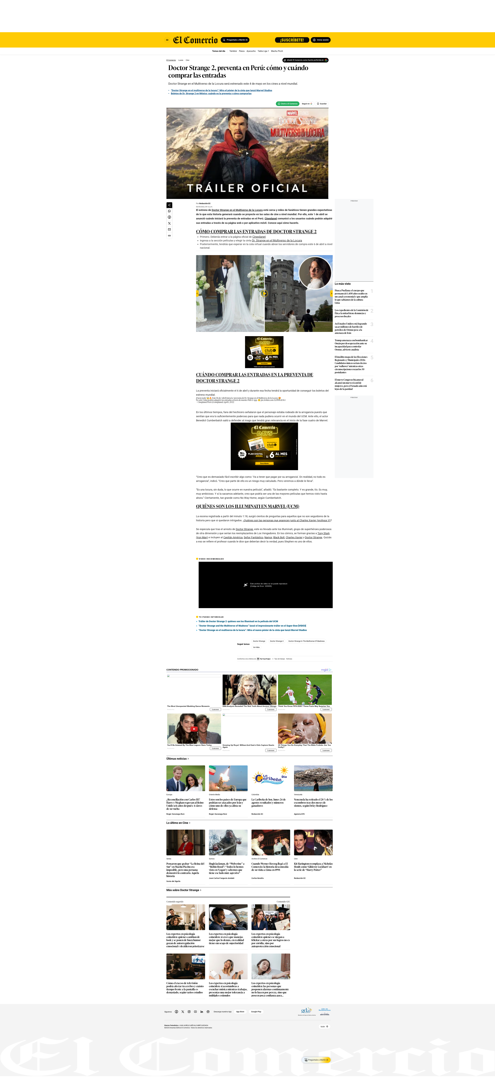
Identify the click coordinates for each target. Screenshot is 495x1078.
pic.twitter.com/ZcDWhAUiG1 (273, 399)
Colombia (255, 795)
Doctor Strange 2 (277, 641)
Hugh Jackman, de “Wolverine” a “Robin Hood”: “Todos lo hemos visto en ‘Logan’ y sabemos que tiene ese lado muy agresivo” (226, 868)
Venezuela (298, 795)
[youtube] (195, 1011)
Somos (211, 859)
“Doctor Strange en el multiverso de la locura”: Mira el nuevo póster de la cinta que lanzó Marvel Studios (253, 630)
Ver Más (256, 647)
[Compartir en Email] (169, 229)
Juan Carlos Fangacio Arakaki (221, 878)
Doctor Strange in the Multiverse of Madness (306, 641)
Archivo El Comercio (259, 859)
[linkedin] (201, 1011)
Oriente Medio (214, 795)
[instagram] (189, 1011)
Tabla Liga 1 (263, 51)
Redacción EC (205, 203)
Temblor (233, 51)
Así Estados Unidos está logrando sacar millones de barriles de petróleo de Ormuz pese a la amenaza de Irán (351, 328)
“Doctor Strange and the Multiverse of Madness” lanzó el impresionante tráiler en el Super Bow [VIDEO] (252, 625)
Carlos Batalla (257, 878)
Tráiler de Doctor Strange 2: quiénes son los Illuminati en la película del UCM (238, 621)
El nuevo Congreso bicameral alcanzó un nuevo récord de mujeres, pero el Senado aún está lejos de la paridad (351, 384)
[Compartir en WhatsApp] (169, 211)
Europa (169, 795)
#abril (223, 397)
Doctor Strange (259, 641)
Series (168, 859)
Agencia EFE (299, 814)
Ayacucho (251, 51)
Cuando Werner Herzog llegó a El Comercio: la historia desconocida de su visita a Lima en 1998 (269, 867)
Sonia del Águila (173, 881)
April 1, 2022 (229, 402)
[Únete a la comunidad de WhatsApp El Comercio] (287, 103)
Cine (296, 859)
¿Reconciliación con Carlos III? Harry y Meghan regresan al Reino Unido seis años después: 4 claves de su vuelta (185, 804)
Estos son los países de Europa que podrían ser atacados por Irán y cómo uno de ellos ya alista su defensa (228, 804)
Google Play (256, 1012)
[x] (182, 1011)
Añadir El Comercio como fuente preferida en (305, 60)
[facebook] (176, 1011)
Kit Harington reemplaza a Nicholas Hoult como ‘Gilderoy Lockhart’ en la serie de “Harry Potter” (313, 867)
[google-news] (208, 1011)
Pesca (242, 51)
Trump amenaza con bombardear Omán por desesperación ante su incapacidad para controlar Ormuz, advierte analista (351, 345)
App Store (240, 1012)
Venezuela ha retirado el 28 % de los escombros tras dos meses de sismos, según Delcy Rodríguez (313, 802)
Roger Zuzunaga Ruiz (175, 814)
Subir (323, 1027)
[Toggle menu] (167, 40)
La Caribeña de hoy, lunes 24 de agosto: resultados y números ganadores (268, 802)
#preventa (237, 397)
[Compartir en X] (169, 223)
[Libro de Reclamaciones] (325, 1012)
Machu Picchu (277, 51)
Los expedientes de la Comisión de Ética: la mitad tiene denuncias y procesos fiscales (351, 313)
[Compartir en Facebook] (169, 217)
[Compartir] (169, 205)
